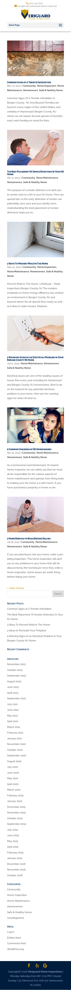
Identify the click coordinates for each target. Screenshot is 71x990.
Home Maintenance (47, 177)
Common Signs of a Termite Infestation (29, 82)
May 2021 (12, 715)
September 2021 (16, 698)
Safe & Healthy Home (51, 90)
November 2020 (16, 744)
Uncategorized (15, 917)
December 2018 (16, 864)
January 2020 (14, 801)
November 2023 (16, 664)
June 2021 (13, 709)
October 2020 (15, 749)
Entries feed (14, 937)
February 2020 (15, 795)
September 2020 (16, 755)
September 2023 (16, 675)
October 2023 (14, 670)
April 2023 (12, 692)
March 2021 (13, 727)
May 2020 (12, 778)
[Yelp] (37, 966)
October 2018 (14, 875)
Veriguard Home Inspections (45, 971)
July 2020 (12, 766)
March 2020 (13, 789)
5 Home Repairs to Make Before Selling (29, 538)
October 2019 (14, 818)
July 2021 (12, 704)
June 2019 (13, 835)
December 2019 (16, 806)
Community (29, 85)
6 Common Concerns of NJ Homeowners (29, 449)
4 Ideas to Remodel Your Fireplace (26, 630)
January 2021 (14, 738)
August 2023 (14, 681)
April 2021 (12, 721)
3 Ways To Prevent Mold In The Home (27, 263)
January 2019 (14, 858)
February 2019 (15, 852)
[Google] (45, 966)
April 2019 (12, 846)
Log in (10, 931)
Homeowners (30, 90)
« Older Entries (15, 588)
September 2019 (16, 823)
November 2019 (16, 812)
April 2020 (12, 784)
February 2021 (15, 732)
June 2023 (13, 687)
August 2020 (14, 761)
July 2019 (12, 829)
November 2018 (16, 869)
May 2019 (12, 841)
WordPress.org (15, 949)
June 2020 (13, 772)
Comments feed (16, 943)
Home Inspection (46, 85)
